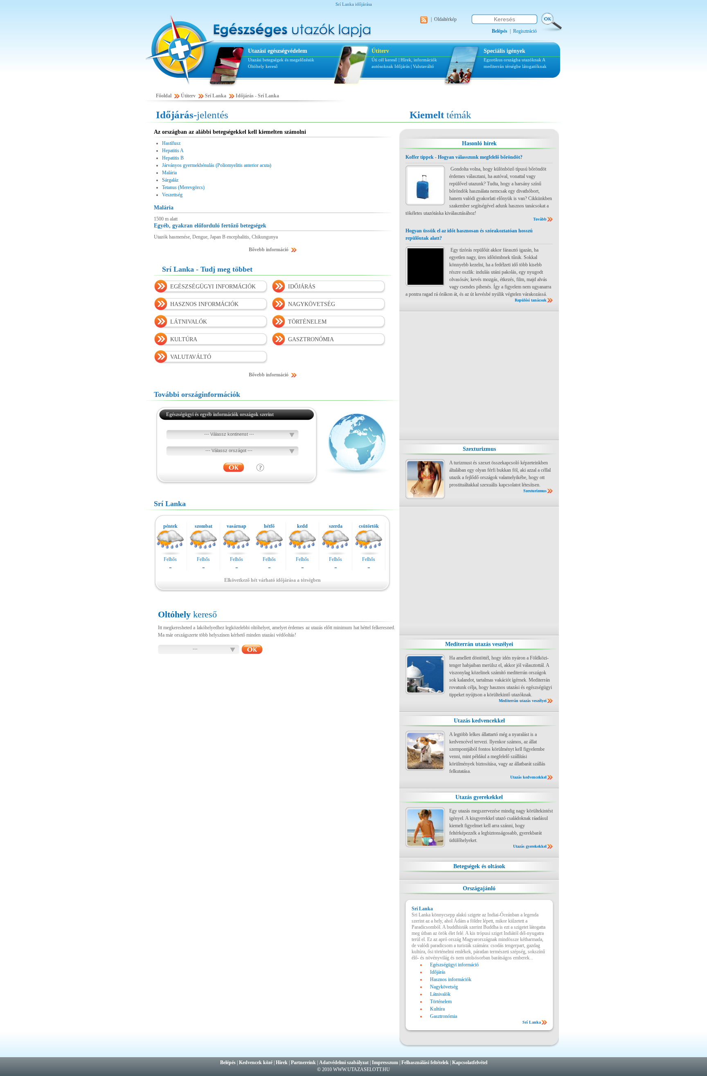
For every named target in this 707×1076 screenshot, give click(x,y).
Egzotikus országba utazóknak (513, 59)
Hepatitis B (173, 158)
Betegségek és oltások (479, 866)
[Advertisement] (479, 375)
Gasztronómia (443, 1016)
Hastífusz (171, 143)
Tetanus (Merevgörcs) (183, 187)
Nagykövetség (444, 987)
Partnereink (303, 1062)
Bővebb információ (268, 249)
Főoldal (163, 96)
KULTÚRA (183, 339)
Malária (169, 173)
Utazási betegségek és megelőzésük (281, 59)
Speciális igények (504, 51)
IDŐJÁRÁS (301, 287)
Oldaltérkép (445, 19)
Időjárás (402, 66)
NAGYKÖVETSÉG (311, 304)
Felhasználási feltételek (425, 1062)
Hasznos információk (450, 979)
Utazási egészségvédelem (277, 51)
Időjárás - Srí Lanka (257, 96)
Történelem (441, 1001)
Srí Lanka (215, 96)
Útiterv (380, 51)
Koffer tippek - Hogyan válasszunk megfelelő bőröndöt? (463, 157)
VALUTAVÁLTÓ (190, 357)
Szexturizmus (479, 449)
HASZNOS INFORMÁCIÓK (204, 304)
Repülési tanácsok (531, 300)
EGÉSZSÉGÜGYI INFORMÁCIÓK (213, 287)
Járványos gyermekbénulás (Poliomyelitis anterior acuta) (216, 165)
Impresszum (385, 1062)
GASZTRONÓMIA (311, 339)
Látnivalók (440, 994)
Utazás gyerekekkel (479, 797)
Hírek (282, 1062)
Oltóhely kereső (263, 66)
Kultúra (437, 1009)
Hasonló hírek (479, 143)
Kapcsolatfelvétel (469, 1062)
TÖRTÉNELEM (307, 322)
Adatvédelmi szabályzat (344, 1062)
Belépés (228, 1062)
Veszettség (172, 195)
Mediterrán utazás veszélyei (479, 644)
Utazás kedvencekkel (479, 721)
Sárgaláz (170, 180)
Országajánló (479, 888)
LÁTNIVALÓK (188, 322)
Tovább (540, 219)
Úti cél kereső (384, 59)
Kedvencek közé (255, 1062)
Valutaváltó (423, 66)
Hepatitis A (173, 150)
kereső (187, 614)
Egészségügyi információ (454, 965)
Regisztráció (525, 31)
